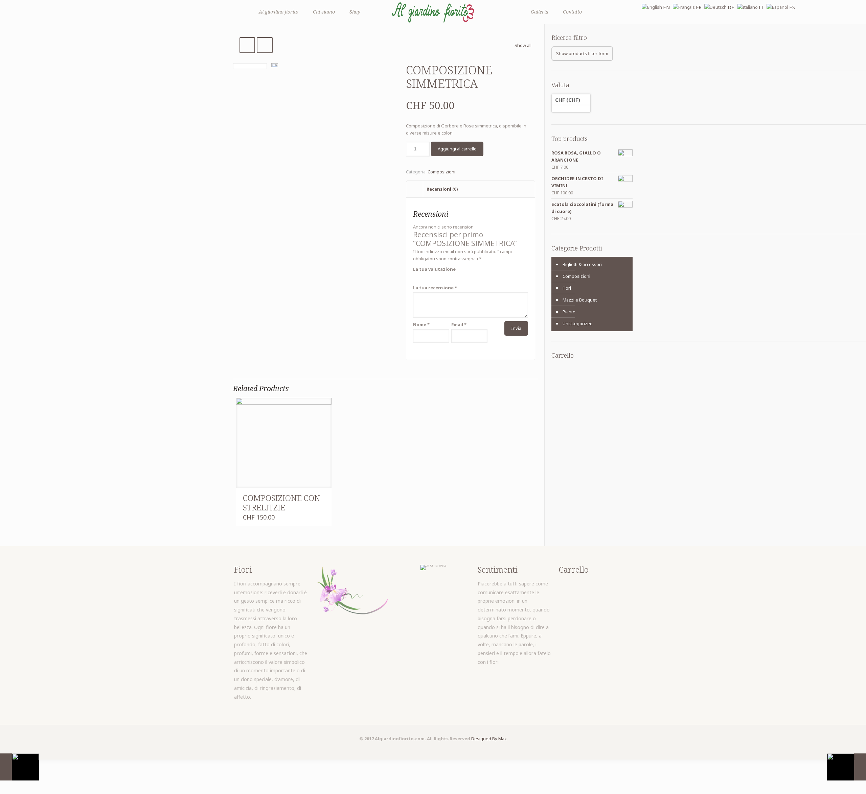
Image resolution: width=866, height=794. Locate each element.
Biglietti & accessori (582, 264)
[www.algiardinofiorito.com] (433, 12)
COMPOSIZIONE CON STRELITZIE (281, 502)
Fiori (567, 288)
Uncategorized (578, 323)
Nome (421, 324)
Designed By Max (489, 739)
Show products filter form (582, 53)
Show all (523, 45)
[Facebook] (433, 748)
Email (458, 324)
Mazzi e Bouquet (580, 300)
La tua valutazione (434, 269)
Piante (569, 312)
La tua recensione (435, 288)
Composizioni (441, 172)
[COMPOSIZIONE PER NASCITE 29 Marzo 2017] (19, 766)
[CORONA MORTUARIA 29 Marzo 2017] (846, 766)
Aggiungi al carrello (457, 149)
